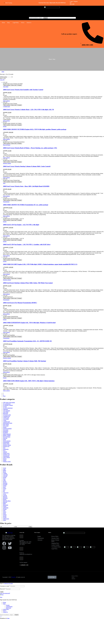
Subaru (4, 514)
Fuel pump (5, 430)
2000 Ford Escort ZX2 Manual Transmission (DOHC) (20, 302)
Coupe (4, 420)
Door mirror (6, 424)
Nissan (4, 506)
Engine (4, 126)
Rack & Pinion (6, 145)
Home (3, 22)
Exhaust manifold (7, 428)
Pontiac (5, 509)
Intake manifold (7, 434)
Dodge (4, 477)
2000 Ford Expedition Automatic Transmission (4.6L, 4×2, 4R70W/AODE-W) (27, 341)
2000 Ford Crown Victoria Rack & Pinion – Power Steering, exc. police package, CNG (30, 148)
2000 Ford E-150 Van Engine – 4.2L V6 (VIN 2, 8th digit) (21, 224)
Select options (6, 100)
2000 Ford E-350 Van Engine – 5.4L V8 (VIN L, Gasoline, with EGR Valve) (26, 244)
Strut (4, 183)
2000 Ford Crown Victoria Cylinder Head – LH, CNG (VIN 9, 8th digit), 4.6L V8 (28, 109)
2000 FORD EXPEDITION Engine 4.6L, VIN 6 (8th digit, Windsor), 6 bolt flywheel (29, 322)
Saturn (4, 512)
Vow (1, 597)
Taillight (5, 452)
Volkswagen (6, 518)
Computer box (6, 416)
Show (1, 78)
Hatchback (5, 431)
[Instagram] (4, 548)
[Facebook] (4, 544)
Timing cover (6, 453)
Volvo (4, 520)
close (8, 618)
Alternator (5, 409)
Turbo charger (6, 457)
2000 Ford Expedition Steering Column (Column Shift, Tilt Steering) (24, 361)
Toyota (4, 517)
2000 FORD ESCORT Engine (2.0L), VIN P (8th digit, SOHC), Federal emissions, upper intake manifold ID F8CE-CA (40, 264)
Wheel (4, 460)
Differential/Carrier (7, 423)
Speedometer (6, 442)
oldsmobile (5, 507)
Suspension (6, 449)
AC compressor (7, 403)
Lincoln (5, 495)
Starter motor (6, 443)
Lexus (4, 494)
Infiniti (4, 485)
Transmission (6, 201)
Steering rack (6, 446)
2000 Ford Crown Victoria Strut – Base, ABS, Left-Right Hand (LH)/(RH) (26, 186)
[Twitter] (10, 544)
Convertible (6, 419)
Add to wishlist (7, 85)
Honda (4, 481)
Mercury (5, 502)
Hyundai (5, 484)
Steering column (7, 163)
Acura (4, 468)
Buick (4, 472)
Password (3, 589)
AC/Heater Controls (8, 405)
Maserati (5, 496)
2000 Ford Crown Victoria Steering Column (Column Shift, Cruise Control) (26, 166)
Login (2, 591)
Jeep (4, 490)
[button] (9, 22)
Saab (4, 510)
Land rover (5, 492)
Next (4, 396)
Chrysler (5, 476)
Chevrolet (5, 474)
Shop (8, 22)
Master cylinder (7, 435)
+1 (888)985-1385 (23, 565)
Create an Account (8, 583)
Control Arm (6, 417)
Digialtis (13, 577)
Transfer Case (6, 454)
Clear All (2, 79)
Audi (4, 469)
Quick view (13, 85)
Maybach (5, 498)
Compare (19, 85)
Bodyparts (5, 413)
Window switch (7, 461)
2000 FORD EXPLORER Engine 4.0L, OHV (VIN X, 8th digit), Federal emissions (29, 381)
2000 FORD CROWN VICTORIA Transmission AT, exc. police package (25, 205)
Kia (4, 491)
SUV (4, 450)
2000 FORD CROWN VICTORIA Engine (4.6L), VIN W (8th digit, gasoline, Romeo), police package (34, 129)
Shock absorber (7, 441)
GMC (4, 480)
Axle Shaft (5, 86)
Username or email (5, 586)
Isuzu (4, 487)
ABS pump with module (9, 402)
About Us (29, 22)
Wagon (4, 458)
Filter (30, 526)
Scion (4, 513)
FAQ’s (22, 22)
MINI (4, 503)
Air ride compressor (8, 408)
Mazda (4, 499)
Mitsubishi (5, 505)
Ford (4, 479)
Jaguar (4, 488)
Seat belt (5, 438)
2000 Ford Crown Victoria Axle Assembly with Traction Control (23, 89)
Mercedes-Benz (7, 501)
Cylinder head (6, 106)
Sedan (4, 439)
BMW (4, 470)
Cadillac (5, 473)
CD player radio (7, 414)
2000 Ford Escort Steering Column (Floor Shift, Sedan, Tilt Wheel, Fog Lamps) (28, 283)
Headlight (5, 432)
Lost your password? (5, 593)
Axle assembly (6, 410)
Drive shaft (5, 425)
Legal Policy (16, 22)
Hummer (5, 483)
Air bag (5, 406)
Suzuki (4, 516)
